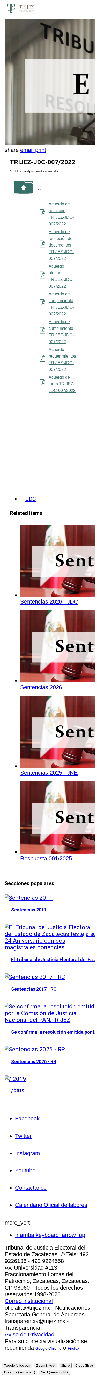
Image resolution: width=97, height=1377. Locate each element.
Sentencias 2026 (41, 687)
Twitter (23, 1136)
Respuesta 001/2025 (46, 858)
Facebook (27, 1118)
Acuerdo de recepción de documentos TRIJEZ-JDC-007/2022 (61, 245)
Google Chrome (48, 1348)
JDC (30, 499)
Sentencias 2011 (29, 910)
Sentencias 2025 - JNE (49, 773)
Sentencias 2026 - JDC (49, 601)
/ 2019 (17, 1090)
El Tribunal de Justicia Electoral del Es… (53, 959)
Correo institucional (29, 1301)
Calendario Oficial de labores (51, 1205)
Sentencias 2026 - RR (33, 1061)
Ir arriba (50, 1235)
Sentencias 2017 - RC (33, 989)
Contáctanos (31, 1187)
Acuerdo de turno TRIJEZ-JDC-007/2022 (62, 384)
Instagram (27, 1153)
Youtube (25, 1170)
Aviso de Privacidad (29, 1334)
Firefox (73, 1348)
